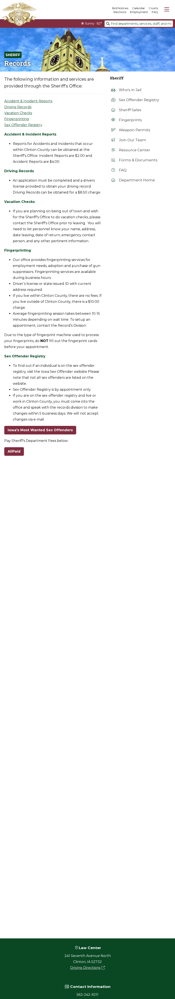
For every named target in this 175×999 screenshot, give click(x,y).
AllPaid (14, 451)
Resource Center (134, 150)
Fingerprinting (16, 119)
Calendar (138, 8)
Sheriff (13, 55)
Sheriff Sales (129, 110)
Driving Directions (85, 968)
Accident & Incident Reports (28, 101)
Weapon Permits (134, 130)
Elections (120, 12)
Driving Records (17, 107)
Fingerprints (130, 120)
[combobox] (139, 23)
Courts (153, 8)
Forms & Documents (138, 160)
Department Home (136, 180)
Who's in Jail (129, 90)
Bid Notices (120, 8)
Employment (139, 12)
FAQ (155, 12)
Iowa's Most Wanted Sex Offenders (40, 430)
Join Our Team (132, 140)
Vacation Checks (18, 113)
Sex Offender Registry (23, 125)
